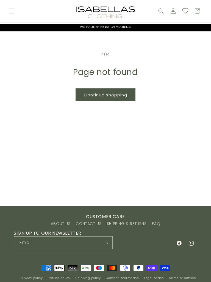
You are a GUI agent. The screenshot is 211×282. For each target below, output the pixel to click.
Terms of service (182, 278)
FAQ (156, 223)
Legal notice (153, 278)
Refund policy (59, 278)
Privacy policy (31, 278)
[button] (11, 11)
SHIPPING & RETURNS (127, 223)
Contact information (122, 278)
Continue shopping (105, 95)
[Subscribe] (106, 242)
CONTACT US (88, 223)
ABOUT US (61, 223)
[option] (105, 27)
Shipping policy (88, 278)
